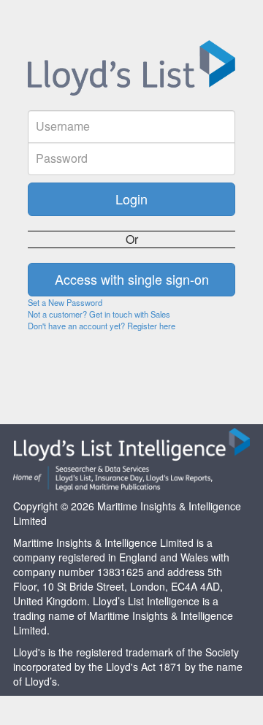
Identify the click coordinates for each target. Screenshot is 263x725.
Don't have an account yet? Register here (101, 325)
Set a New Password (65, 302)
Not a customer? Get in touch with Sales (99, 314)
